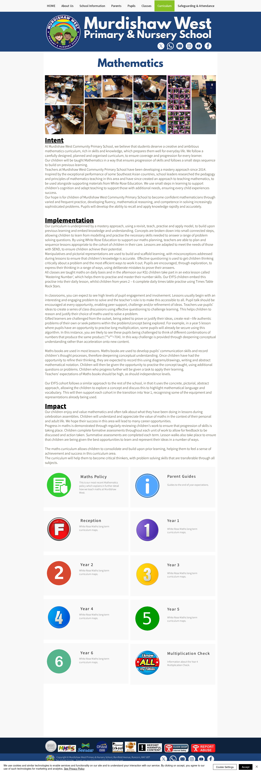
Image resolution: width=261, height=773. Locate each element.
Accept (245, 767)
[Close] (257, 767)
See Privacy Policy (74, 768)
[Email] (179, 45)
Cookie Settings (225, 767)
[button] (67, 5)
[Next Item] (210, 104)
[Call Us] (170, 45)
